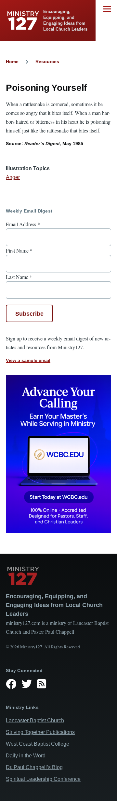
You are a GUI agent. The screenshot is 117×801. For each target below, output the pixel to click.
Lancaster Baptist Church (35, 720)
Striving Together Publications (40, 732)
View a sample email (28, 360)
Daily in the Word (26, 755)
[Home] (58, 575)
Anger (13, 177)
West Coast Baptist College (37, 744)
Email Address (23, 224)
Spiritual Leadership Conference (43, 779)
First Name (19, 250)
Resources (47, 61)
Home (12, 61)
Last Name (19, 276)
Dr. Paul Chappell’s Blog (34, 767)
